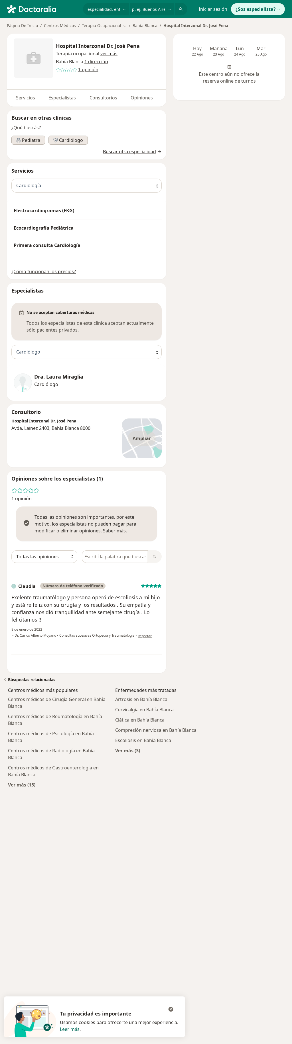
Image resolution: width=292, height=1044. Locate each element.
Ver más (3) (127, 750)
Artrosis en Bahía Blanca (141, 699)
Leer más (70, 1029)
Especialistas (62, 98)
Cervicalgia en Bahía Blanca (144, 709)
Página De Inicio (22, 25)
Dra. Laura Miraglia (58, 376)
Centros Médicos (60, 25)
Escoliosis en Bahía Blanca (143, 740)
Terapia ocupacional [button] (77, 53)
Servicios (25, 98)
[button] (108, 53)
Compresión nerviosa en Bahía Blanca (155, 730)
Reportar (145, 636)
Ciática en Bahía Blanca (140, 720)
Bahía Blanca (145, 25)
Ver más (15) (21, 784)
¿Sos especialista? (256, 9)
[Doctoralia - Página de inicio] (42, 8)
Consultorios (103, 98)
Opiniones (142, 98)
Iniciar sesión (213, 9)
